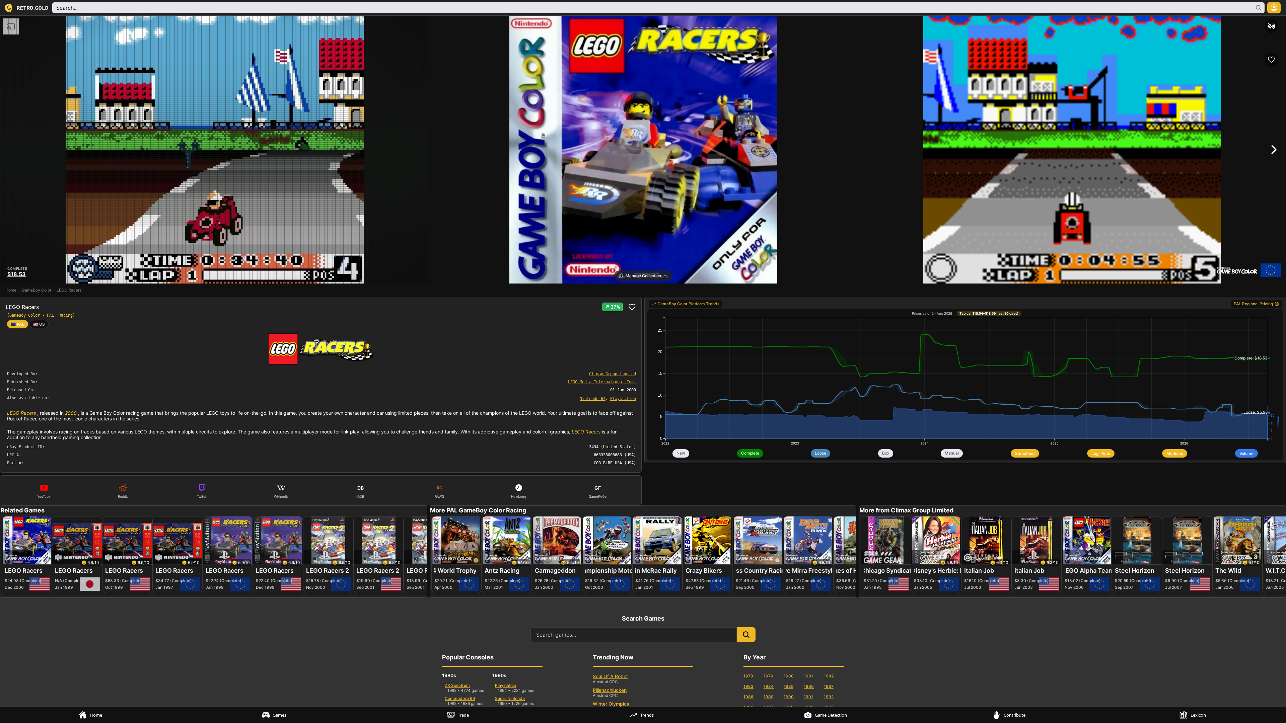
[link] (39, 324)
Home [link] (10, 290)
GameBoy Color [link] (36, 290)
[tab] (92, 715)
